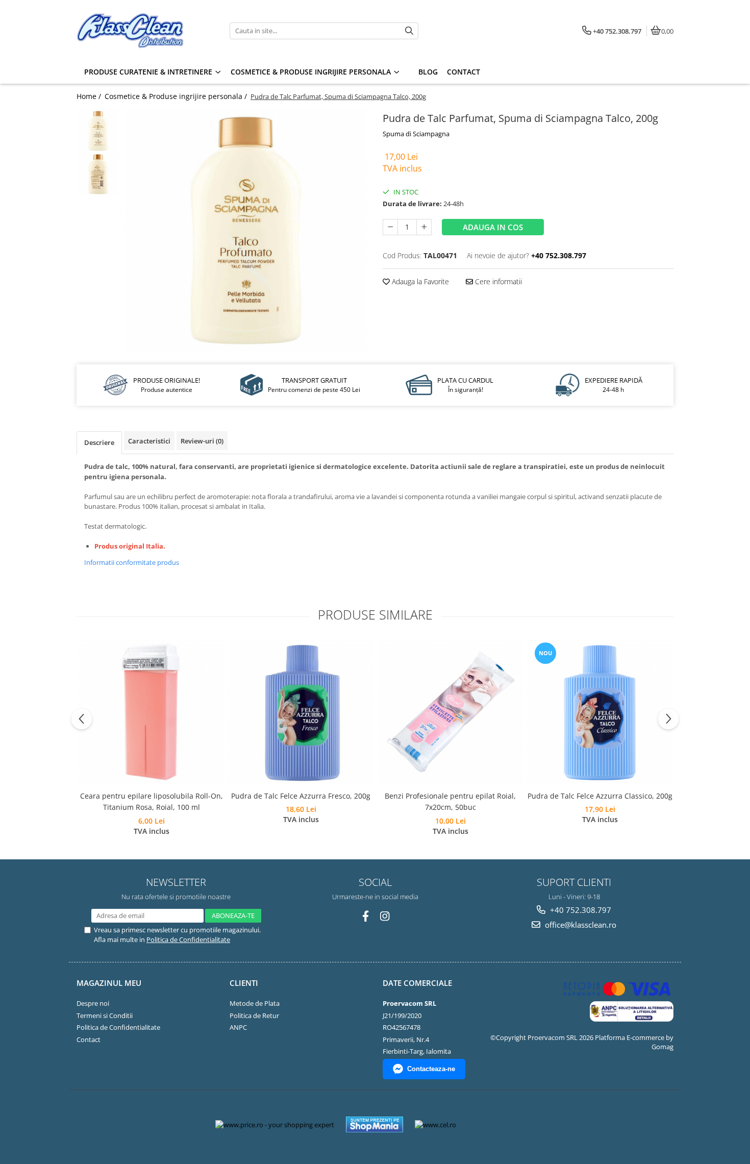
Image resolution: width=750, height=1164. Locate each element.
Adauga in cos (493, 227)
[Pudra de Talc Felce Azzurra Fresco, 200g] (300, 712)
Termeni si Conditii (105, 1015)
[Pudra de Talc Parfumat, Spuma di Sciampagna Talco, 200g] (246, 230)
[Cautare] (409, 30)
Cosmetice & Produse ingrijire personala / (177, 96)
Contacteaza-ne (431, 1069)
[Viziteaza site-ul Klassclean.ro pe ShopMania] (374, 1124)
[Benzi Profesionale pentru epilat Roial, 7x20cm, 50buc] (450, 712)
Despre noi (93, 1003)
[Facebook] (365, 916)
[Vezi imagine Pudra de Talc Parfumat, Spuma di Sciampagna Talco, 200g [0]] (98, 131)
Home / (90, 96)
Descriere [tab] (99, 442)
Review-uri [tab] (202, 440)
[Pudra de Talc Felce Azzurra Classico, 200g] (599, 712)
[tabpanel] (246, 230)
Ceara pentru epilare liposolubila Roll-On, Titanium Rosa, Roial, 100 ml (151, 801)
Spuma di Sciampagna (416, 133)
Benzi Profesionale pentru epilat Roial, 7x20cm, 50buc (450, 801)
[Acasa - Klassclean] (140, 30)
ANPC (238, 1027)
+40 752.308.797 (579, 910)
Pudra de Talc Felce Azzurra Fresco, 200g (300, 796)
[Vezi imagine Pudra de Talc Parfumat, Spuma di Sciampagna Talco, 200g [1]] (98, 174)
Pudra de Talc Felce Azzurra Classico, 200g (600, 796)
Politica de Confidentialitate (188, 939)
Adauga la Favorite (419, 281)
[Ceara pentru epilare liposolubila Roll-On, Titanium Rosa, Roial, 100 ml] (151, 712)
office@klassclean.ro (579, 925)
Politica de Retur (254, 1015)
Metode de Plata (255, 1003)
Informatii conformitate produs (131, 562)
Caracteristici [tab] (149, 440)
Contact (89, 1039)
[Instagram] (385, 916)
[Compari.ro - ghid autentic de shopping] (501, 1124)
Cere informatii (497, 281)
